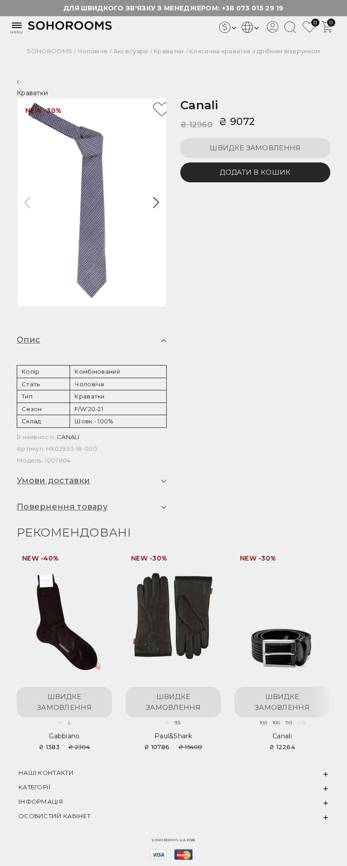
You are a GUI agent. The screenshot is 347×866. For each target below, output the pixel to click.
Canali (199, 105)
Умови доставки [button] (53, 481)
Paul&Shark (173, 736)
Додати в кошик (255, 172)
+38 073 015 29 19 (253, 8)
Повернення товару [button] (62, 507)
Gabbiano (64, 736)
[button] (156, 203)
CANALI (68, 436)
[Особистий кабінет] (272, 30)
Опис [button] (28, 340)
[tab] (92, 340)
